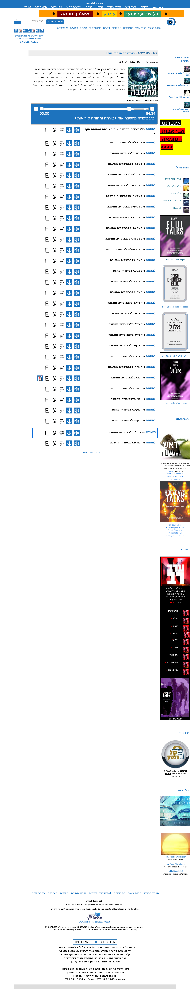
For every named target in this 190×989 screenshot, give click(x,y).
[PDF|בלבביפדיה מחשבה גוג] (40, 378)
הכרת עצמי (140, 28)
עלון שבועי (56, 7)
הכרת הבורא (154, 28)
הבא (91, 453)
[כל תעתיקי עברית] (182, 634)
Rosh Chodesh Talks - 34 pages (175, 307)
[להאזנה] (77, 130)
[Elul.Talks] (175, 236)
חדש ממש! (41, 7)
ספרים (89, 7)
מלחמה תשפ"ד (55, 21)
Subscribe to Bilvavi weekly (29, 39)
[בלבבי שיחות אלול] (175, 379)
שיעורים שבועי (73, 7)
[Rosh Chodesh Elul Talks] (175, 283)
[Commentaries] (175, 854)
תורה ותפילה (95, 28)
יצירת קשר (130, 7)
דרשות (106, 28)
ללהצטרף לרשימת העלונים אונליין (29, 36)
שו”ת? (27, 7)
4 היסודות (116, 28)
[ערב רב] (175, 571)
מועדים (83, 28)
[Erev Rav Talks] (175, 697)
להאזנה (36, 109)
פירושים (74, 28)
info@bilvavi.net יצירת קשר (96, 905)
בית (155, 53)
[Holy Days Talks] (175, 501)
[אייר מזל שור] (181, 626)
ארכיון (100, 7)
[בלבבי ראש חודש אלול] (175, 331)
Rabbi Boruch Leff (175, 871)
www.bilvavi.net (95, 3)
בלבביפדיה (62, 28)
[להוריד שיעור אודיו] (69, 130)
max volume (152, 109)
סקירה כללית (114, 7)
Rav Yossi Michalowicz (176, 864)
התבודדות (128, 28)
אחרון (85, 453)
